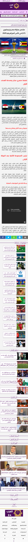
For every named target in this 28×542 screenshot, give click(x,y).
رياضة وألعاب (22, 20)
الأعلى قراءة (14, 495)
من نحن (14, 532)
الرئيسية (23, 522)
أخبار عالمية (14, 12)
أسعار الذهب (14, 439)
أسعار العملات (14, 436)
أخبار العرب (21, 12)
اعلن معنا (5, 532)
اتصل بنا (14, 535)
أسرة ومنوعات (23, 532)
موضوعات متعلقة (20, 243)
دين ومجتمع (4, 525)
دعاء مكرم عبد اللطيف (17, 58)
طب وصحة (23, 528)
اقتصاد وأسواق (7, 12)
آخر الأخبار (14, 397)
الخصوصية (23, 535)
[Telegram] (19, 237)
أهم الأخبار (14, 443)
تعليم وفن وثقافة (14, 528)
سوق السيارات (5, 528)
